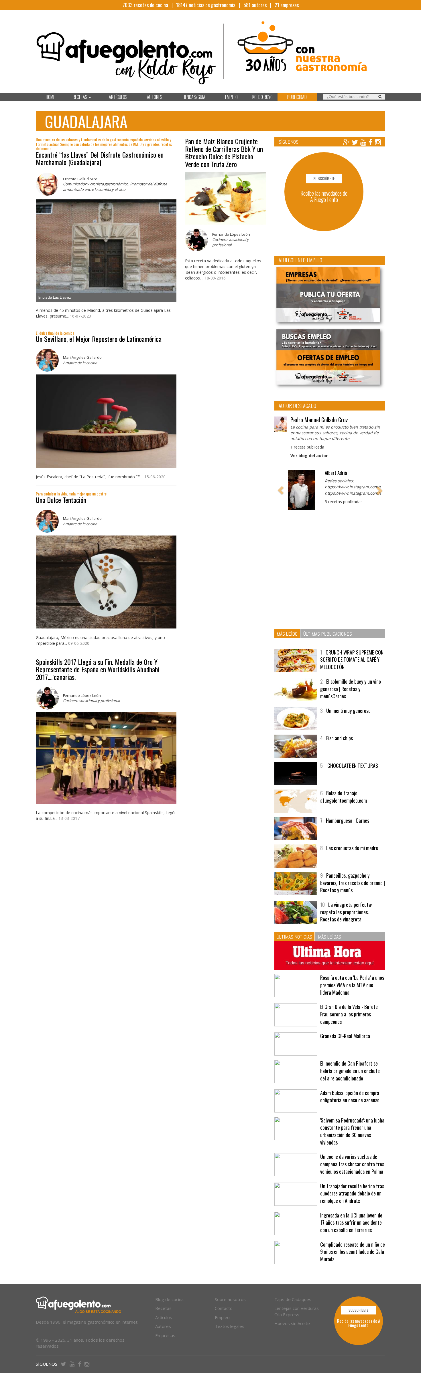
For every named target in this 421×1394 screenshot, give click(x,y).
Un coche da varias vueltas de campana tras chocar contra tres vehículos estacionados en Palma (352, 1164)
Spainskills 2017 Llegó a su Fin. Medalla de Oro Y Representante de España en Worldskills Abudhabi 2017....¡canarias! (98, 669)
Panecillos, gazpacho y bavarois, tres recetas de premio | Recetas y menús (352, 883)
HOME (50, 97)
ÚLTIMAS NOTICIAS (294, 936)
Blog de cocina (169, 1299)
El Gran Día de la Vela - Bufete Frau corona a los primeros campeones (349, 1014)
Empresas (165, 1335)
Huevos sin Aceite (292, 1323)
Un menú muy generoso (348, 710)
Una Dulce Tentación (61, 500)
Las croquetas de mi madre (352, 848)
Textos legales (229, 1326)
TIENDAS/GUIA (193, 97)
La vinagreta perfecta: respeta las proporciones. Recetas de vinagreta (346, 912)
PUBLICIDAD (297, 97)
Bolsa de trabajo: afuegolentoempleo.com (343, 796)
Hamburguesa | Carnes (347, 820)
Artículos (163, 1317)
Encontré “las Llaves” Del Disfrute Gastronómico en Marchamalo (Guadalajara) (100, 158)
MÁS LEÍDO (287, 633)
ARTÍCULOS (118, 97)
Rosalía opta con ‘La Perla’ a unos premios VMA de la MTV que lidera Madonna (352, 985)
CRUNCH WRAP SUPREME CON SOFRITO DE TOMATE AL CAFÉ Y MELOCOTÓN (351, 660)
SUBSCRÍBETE (324, 178)
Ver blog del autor (309, 455)
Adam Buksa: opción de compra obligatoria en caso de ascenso (349, 1096)
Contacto (224, 1308)
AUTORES (154, 97)
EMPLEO (231, 97)
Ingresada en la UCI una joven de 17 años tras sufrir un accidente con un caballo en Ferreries (351, 1222)
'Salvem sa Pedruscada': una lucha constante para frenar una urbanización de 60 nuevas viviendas (352, 1131)
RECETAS (80, 97)
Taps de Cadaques (292, 1299)
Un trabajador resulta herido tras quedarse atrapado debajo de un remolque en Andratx (352, 1193)
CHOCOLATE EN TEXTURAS (352, 765)
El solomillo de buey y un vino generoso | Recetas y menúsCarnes (350, 689)
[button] (281, 490)
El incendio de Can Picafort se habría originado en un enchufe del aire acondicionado (350, 1071)
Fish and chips (339, 738)
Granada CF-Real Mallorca (345, 1036)
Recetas (163, 1308)
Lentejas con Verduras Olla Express (296, 1311)
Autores (163, 1326)
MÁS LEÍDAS (329, 936)
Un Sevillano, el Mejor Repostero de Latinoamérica (99, 339)
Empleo (222, 1317)
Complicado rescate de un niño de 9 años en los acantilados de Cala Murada (352, 1252)
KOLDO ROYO (262, 97)
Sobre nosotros (230, 1299)
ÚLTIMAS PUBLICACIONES (327, 633)
